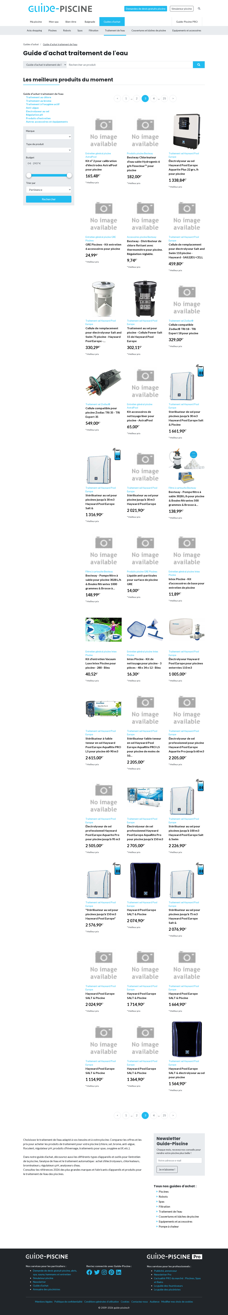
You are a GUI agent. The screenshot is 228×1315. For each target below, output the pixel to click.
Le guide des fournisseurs (168, 1285)
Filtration (164, 1206)
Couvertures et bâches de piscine (179, 1216)
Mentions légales (44, 1301)
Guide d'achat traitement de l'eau (60, 44)
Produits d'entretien (38, 118)
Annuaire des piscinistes (46, 1289)
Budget (30, 157)
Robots (163, 1196)
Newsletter (39, 1281)
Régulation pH (34, 114)
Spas (161, 1201)
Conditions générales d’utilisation (101, 1301)
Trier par (30, 183)
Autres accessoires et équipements (47, 121)
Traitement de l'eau (170, 1211)
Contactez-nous (139, 1301)
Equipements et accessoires (175, 1221)
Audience (154, 1301)
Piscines (164, 1191)
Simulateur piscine (182, 8)
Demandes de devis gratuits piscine (145, 8)
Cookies (125, 1301)
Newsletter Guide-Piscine (172, 1141)
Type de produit (35, 144)
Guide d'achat (40, 1285)
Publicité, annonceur (165, 1270)
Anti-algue (32, 107)
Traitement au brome (38, 100)
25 (164, 98)
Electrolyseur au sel (37, 111)
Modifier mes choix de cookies (177, 1301)
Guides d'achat (31, 44)
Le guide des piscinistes (167, 1289)
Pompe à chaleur (169, 1226)
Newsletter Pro (162, 1274)
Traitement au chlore (38, 97)
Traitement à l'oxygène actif (42, 104)
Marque (30, 130)
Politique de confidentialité (68, 1301)
